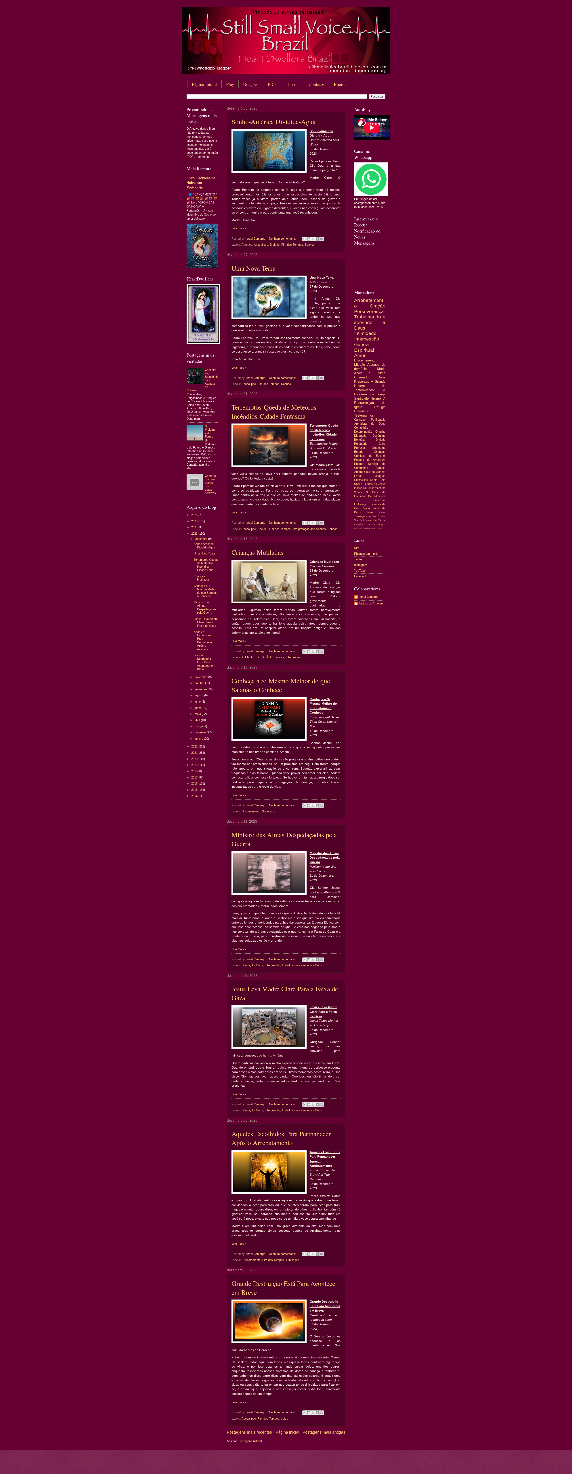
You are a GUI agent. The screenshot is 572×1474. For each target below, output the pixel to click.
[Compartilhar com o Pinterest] (321, 239)
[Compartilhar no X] (313, 239)
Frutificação (361, 504)
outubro (200, 683)
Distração (360, 435)
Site (356, 548)
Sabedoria (268, 811)
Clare (382, 443)
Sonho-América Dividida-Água (273, 121)
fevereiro (201, 732)
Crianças (278, 657)
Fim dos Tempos (292, 244)
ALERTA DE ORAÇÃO (256, 657)
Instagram (360, 565)
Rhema (340, 84)
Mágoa (381, 524)
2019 (194, 765)
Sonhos (310, 244)
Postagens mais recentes (249, 1432)
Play (230, 84)
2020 (194, 759)
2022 (194, 746)
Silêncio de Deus (373, 528)
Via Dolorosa (362, 520)
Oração (377, 305)
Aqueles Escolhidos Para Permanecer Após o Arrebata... (203, 640)
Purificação (378, 419)
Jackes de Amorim (371, 603)
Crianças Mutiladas (257, 552)
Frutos (358, 475)
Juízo (284, 1418)
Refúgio (379, 407)
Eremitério (361, 411)
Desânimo (378, 435)
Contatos (317, 84)
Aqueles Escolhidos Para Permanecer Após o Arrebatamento (281, 1138)
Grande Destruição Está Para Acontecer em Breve (204, 662)
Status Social (376, 512)
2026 (194, 515)
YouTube (360, 570)
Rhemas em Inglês (366, 553)
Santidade (361, 398)
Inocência (360, 488)
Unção (358, 484)
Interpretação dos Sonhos (309, 529)
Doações (251, 84)
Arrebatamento (251, 1260)
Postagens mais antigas (324, 1432)
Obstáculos (361, 480)
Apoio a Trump (369, 373)
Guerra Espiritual (364, 347)
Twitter (358, 559)
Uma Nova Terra (253, 268)
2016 (194, 783)
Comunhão (361, 427)
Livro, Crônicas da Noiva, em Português (201, 182)
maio (198, 714)
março (199, 726)
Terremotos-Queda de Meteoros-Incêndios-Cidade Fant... (206, 565)
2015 (194, 789)
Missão (359, 364)
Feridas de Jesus (374, 484)
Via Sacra (379, 520)
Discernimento (251, 811)
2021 (194, 752)
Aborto (358, 471)
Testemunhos (364, 415)
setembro (201, 689)
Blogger (322, 1465)
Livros (293, 84)
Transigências (362, 516)
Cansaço (360, 419)
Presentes (361, 381)
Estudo (358, 451)
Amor (360, 355)
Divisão (275, 244)
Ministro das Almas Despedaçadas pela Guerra (205, 607)
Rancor (366, 508)
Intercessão (293, 657)
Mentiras (380, 488)
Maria (381, 369)
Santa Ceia (378, 480)
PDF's (273, 84)
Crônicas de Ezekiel (369, 455)
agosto (199, 695)
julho (198, 701)
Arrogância (359, 524)
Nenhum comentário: (283, 238)
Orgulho (380, 431)
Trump (376, 398)
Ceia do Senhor (374, 471)
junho (198, 708)
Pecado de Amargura (369, 459)
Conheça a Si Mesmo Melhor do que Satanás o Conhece (280, 685)
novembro (201, 677)
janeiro (199, 738)
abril (198, 720)
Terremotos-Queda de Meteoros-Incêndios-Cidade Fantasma (275, 411)
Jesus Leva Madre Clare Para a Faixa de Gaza (206, 622)
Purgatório (360, 443)
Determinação (363, 431)
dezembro (201, 538)
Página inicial (204, 84)
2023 (194, 533)
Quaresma (378, 447)
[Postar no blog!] (309, 239)
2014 (194, 796)
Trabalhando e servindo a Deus (302, 965)
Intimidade (365, 333)
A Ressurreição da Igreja (369, 403)
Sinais (358, 492)
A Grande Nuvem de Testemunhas (369, 386)
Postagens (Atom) (250, 1441)
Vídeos (380, 467)
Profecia (359, 447)
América (247, 244)
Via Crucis (378, 516)
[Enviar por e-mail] (304, 239)
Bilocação (248, 965)
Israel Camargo (368, 596)
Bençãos (360, 439)
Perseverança (369, 311)
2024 (194, 527)
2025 (194, 521)
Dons (259, 965)
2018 (194, 771)
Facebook (360, 576)
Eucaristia (379, 500)
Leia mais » (238, 228)
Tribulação (292, 1260)
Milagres (379, 475)
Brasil (372, 524)
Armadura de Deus (369, 423)
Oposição (359, 528)
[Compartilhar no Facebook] (317, 239)
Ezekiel (262, 529)
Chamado (361, 377)
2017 (194, 777)
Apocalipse (261, 244)
